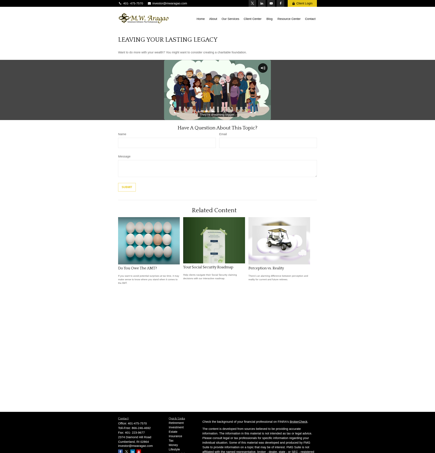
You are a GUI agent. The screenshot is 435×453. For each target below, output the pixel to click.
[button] (200, 19)
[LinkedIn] (262, 3)
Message (124, 156)
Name (122, 134)
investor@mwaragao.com (169, 3)
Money (173, 445)
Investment (176, 427)
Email (223, 134)
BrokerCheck (298, 421)
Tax (171, 440)
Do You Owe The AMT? (137, 268)
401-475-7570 (137, 423)
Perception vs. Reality (266, 268)
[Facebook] (280, 3)
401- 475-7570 (133, 3)
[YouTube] (271, 3)
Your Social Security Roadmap (208, 267)
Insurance (175, 436)
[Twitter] (252, 3)
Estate (173, 431)
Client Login (304, 3)
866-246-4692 (141, 428)
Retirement (176, 423)
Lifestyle (174, 449)
